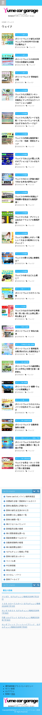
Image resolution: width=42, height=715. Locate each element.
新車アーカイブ (12, 579)
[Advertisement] (21, 653)
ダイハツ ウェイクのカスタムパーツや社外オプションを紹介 (27, 407)
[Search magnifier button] (38, 491)
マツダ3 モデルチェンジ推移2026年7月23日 (20, 597)
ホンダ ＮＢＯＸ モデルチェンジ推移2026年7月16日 (20, 611)
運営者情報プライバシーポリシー (19, 686)
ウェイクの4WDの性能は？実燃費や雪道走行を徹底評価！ (26, 199)
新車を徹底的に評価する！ (17, 505)
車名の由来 (11, 570)
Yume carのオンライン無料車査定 (20, 496)
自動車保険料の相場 (14, 542)
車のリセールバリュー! (15, 524)
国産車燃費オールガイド (16, 538)
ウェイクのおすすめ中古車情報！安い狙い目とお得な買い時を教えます (27, 313)
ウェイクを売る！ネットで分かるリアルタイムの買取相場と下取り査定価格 (27, 465)
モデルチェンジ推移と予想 (17, 552)
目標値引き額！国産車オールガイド (21, 501)
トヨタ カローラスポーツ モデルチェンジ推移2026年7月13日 (21, 604)
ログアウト (10, 691)
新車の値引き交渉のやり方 (17, 510)
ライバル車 (11, 561)
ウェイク (32, 47)
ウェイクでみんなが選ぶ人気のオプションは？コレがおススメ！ (27, 161)
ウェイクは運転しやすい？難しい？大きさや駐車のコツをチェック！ (27, 240)
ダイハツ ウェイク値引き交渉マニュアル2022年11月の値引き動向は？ (27, 42)
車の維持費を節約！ (14, 547)
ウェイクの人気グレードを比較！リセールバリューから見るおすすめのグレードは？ (27, 120)
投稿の (10, 694)
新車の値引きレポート (15, 556)
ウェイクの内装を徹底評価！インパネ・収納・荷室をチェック (27, 141)
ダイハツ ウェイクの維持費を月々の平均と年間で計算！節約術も (27, 369)
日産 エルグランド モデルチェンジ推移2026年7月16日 (20, 618)
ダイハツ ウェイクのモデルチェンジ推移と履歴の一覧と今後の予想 (27, 445)
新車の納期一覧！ (13, 519)
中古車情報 (11, 565)
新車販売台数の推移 (14, 529)
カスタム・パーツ (13, 575)
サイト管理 (10, 688)
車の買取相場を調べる (15, 533)
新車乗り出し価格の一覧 (16, 515)
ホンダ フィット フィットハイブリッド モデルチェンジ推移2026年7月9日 (21, 625)
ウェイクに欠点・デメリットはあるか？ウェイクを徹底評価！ (27, 220)
